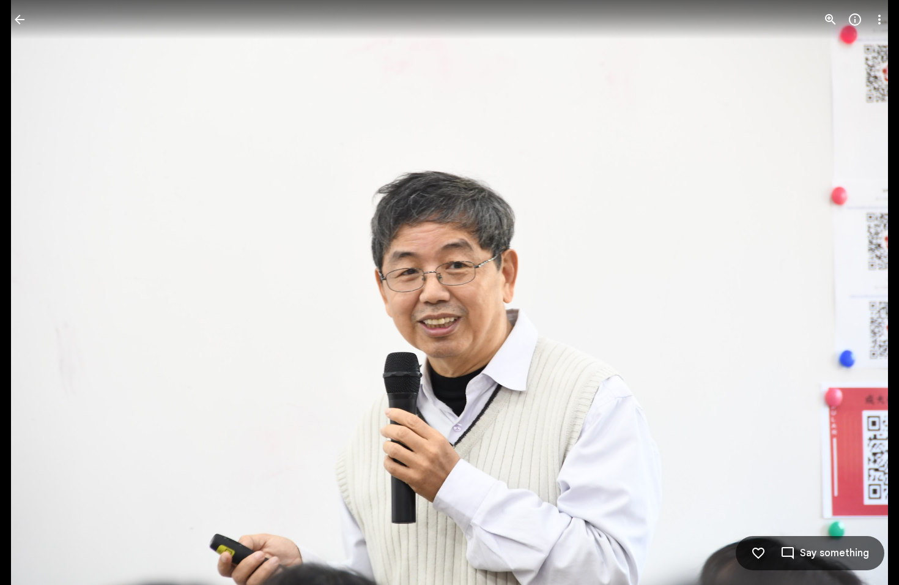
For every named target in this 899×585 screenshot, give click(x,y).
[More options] (879, 19)
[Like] (758, 553)
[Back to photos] (19, 19)
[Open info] (855, 19)
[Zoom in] (830, 19)
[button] (34, 292)
